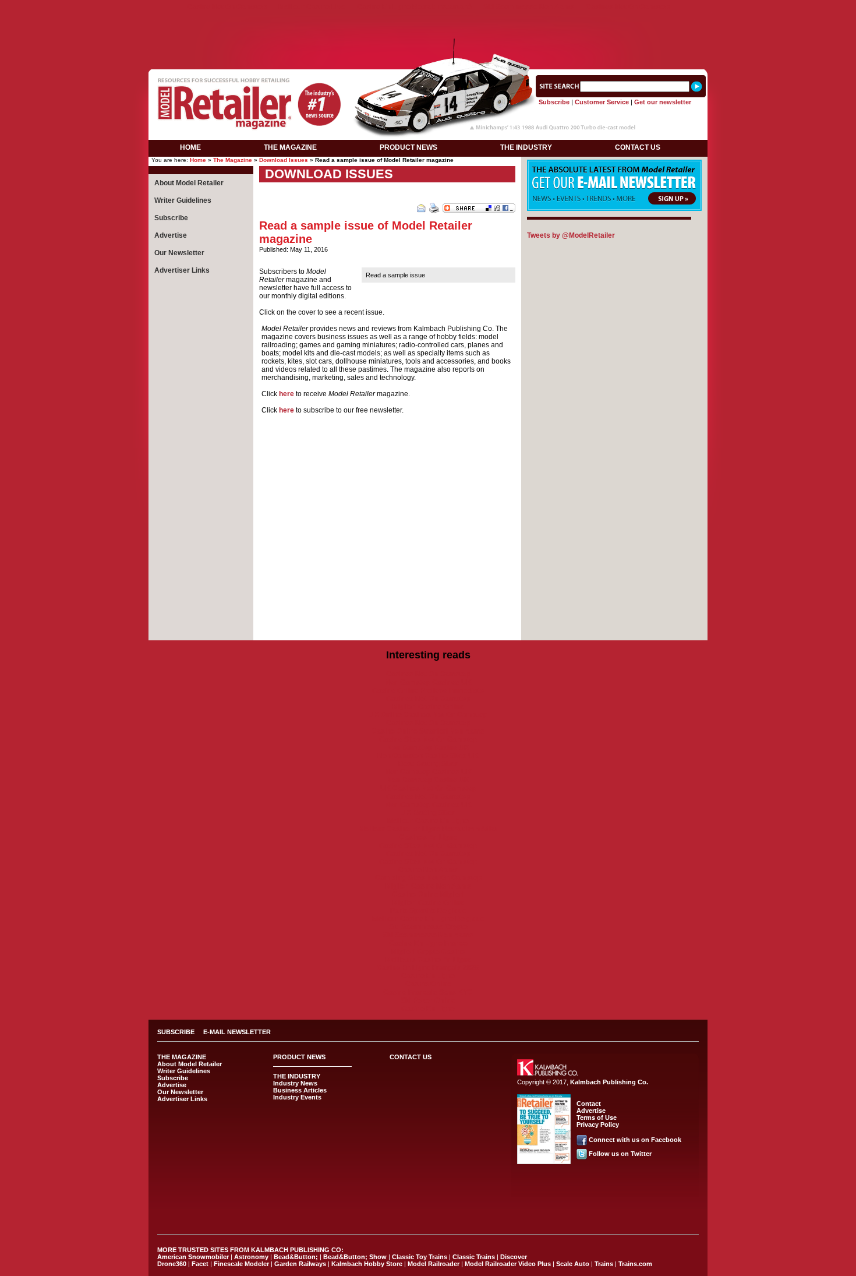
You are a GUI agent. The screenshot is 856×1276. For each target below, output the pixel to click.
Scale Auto (572, 1263)
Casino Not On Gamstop (227, 7)
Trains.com (635, 1263)
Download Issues (283, 160)
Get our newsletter (662, 101)
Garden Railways (300, 1263)
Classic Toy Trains (419, 1256)
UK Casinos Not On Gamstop (428, 788)
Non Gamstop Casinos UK (428, 682)
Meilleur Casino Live (311, 7)
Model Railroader (433, 1263)
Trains (604, 1263)
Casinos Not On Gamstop (628, 7)
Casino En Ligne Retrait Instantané (414, 7)
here (286, 394)
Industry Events (297, 1097)
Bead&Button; (296, 1256)
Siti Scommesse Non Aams (528, 7)
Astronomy (251, 1256)
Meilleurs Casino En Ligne (428, 960)
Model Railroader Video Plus (508, 1263)
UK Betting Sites (428, 813)
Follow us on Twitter (620, 1153)
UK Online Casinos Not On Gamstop (428, 715)
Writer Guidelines (182, 200)
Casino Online (428, 984)
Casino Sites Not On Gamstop (428, 739)
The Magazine (232, 160)
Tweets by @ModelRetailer (571, 235)
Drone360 (171, 1263)
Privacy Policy (597, 1124)
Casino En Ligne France (428, 943)
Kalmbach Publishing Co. (609, 1081)
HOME (190, 147)
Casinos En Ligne (428, 837)
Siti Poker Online (428, 1000)
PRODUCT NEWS (408, 147)
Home (198, 160)
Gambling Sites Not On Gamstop (428, 878)
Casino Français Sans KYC (428, 992)
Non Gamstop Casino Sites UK (428, 756)
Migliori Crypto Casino (428, 951)
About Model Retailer (189, 183)
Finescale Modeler (241, 1263)
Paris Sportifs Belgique (428, 911)
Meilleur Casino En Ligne (428, 821)
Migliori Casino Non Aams (428, 886)
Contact (588, 1103)
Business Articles (300, 1090)
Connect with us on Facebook (635, 1139)
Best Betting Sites (428, 764)
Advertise (170, 235)
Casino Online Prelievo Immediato (428, 690)
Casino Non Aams (428, 870)
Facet (200, 1263)
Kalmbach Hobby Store (366, 1263)
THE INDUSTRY (526, 147)
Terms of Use (596, 1117)
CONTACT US (637, 147)
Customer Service (602, 101)
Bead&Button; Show (355, 1256)
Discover (513, 1256)
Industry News (295, 1083)
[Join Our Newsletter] (614, 209)
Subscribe (554, 101)
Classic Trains (473, 1256)
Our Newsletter (179, 253)
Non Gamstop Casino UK (428, 747)
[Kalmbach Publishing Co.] (547, 1073)
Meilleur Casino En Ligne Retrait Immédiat (428, 829)
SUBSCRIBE (175, 1031)
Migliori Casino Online (428, 707)
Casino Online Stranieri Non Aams (428, 731)
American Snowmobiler (193, 1256)
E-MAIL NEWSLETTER (237, 1031)
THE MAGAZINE (290, 147)
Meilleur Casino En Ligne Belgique (428, 919)
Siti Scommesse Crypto (428, 927)
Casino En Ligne (428, 976)
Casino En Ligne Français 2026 (428, 968)
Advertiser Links (182, 270)
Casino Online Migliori (428, 894)
